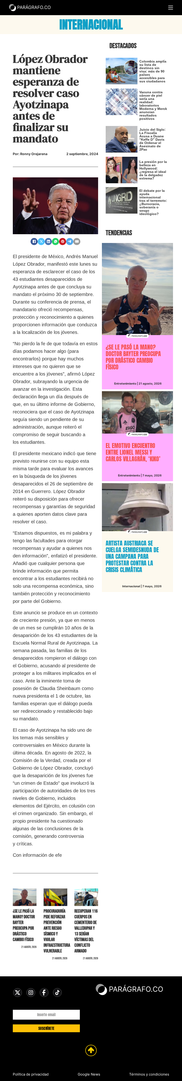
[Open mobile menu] (170, 7)
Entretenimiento (125, 383)
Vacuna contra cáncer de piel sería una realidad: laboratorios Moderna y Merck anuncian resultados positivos (153, 105)
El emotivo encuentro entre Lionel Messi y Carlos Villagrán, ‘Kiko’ (133, 452)
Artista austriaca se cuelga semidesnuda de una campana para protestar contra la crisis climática (132, 556)
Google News (89, 1074)
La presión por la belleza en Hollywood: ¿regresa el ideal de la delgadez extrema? (153, 170)
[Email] (76, 241)
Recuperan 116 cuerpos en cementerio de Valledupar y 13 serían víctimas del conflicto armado (86, 931)
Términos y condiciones (149, 1074)
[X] (41, 241)
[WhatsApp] (55, 241)
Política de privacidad (31, 1074)
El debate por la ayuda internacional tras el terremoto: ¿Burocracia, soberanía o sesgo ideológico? (153, 202)
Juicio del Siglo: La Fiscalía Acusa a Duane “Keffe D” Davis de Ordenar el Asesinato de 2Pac (152, 139)
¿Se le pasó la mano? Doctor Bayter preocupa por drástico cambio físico (24, 925)
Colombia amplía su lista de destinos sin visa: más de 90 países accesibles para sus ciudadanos (152, 71)
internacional (91, 24)
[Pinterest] (62, 241)
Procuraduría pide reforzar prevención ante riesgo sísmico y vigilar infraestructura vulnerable (57, 931)
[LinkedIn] (48, 241)
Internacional (131, 586)
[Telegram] (69, 241)
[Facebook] (34, 241)
